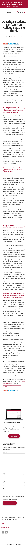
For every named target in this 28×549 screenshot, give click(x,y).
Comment (5, 452)
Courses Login (5, 527)
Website (4, 488)
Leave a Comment (18, 36)
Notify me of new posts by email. (11, 499)
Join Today (14, 436)
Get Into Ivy (7, 13)
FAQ (2, 523)
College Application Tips (17, 394)
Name (4, 473)
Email (4, 481)
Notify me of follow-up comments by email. (14, 496)
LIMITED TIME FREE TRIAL (9, 2)
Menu (21, 12)
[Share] (15, 43)
